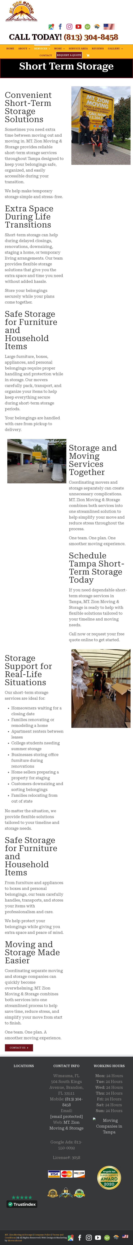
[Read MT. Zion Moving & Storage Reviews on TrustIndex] (22, 1205)
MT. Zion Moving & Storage (19, 1235)
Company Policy (42, 1235)
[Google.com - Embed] (24, 1097)
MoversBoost (15, 1241)
